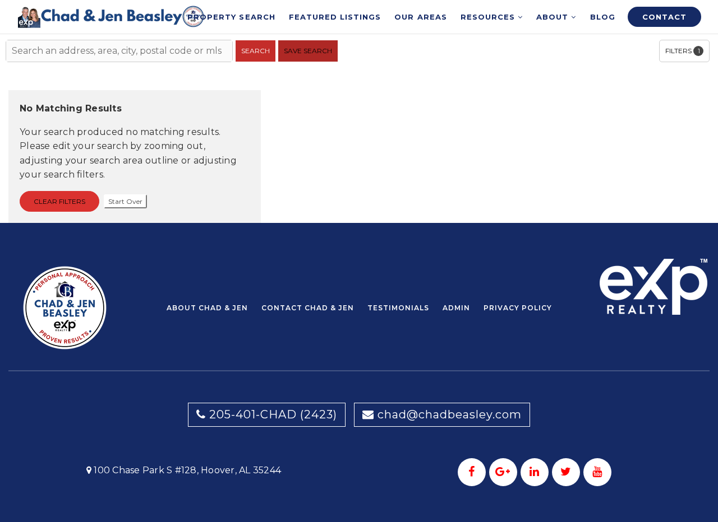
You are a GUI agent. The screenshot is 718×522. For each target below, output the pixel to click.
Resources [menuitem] (489, 16)
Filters (682, 50)
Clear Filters (59, 201)
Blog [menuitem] (602, 16)
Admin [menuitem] (456, 308)
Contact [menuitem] (664, 16)
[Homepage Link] (111, 16)
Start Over (125, 201)
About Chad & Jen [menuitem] (207, 308)
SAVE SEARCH (308, 50)
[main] (359, 111)
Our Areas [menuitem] (420, 16)
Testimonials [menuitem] (398, 308)
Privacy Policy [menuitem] (518, 308)
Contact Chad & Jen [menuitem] (307, 308)
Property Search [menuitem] (231, 16)
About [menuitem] (553, 16)
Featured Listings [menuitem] (335, 16)
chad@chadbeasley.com (450, 414)
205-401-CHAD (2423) (271, 414)
